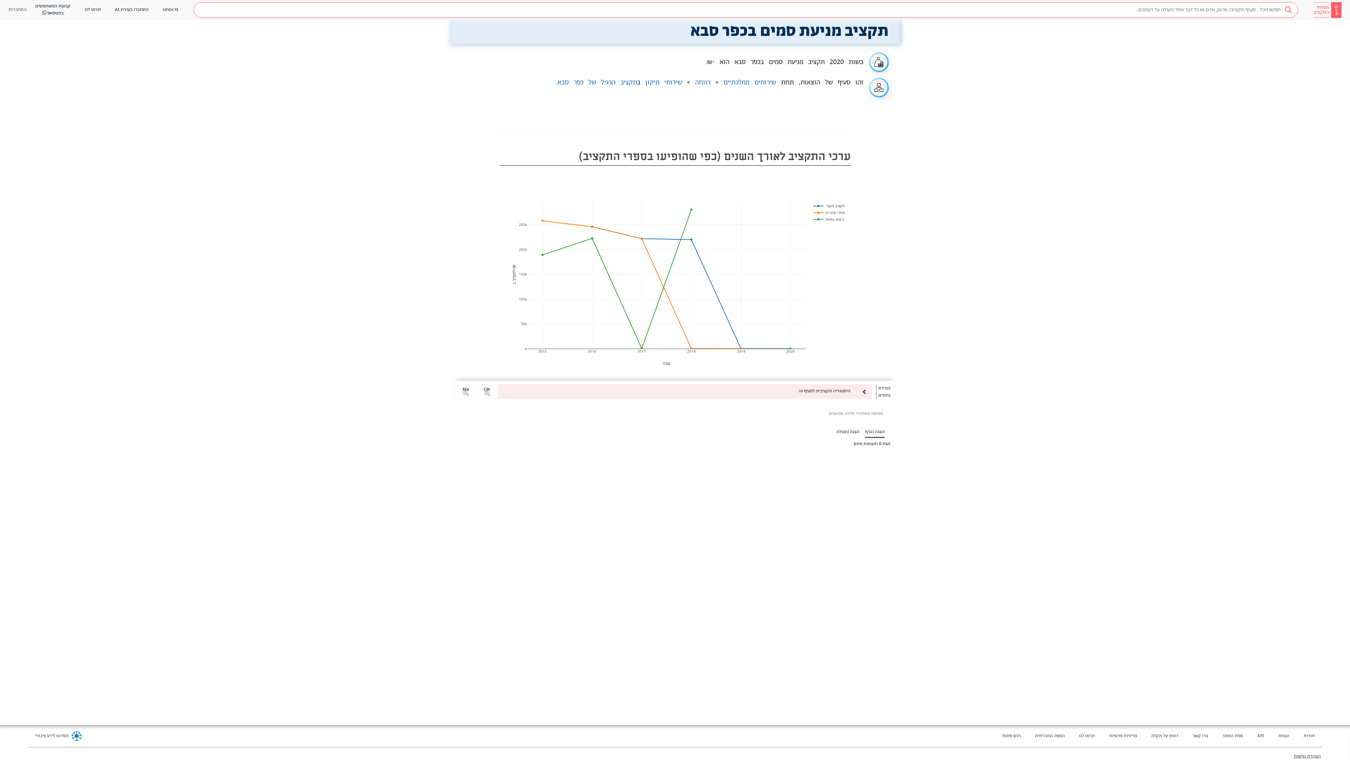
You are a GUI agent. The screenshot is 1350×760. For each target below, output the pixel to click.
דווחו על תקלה (1164, 736)
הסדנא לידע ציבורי (52, 736)
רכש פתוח (1011, 736)
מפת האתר (1232, 736)
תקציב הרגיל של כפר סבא (597, 82)
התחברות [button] (17, 9)
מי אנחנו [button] (170, 9)
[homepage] (1327, 10)
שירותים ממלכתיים (750, 82)
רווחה (703, 82)
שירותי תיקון (663, 82)
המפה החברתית (1050, 736)
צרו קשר (1200, 736)
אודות (1309, 736)
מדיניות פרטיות (1123, 736)
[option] (685, 391)
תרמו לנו (1087, 736)
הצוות (1284, 736)
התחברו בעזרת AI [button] (132, 9)
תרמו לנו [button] (93, 9)
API (1260, 736)
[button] (746, 10)
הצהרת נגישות (1307, 756)
